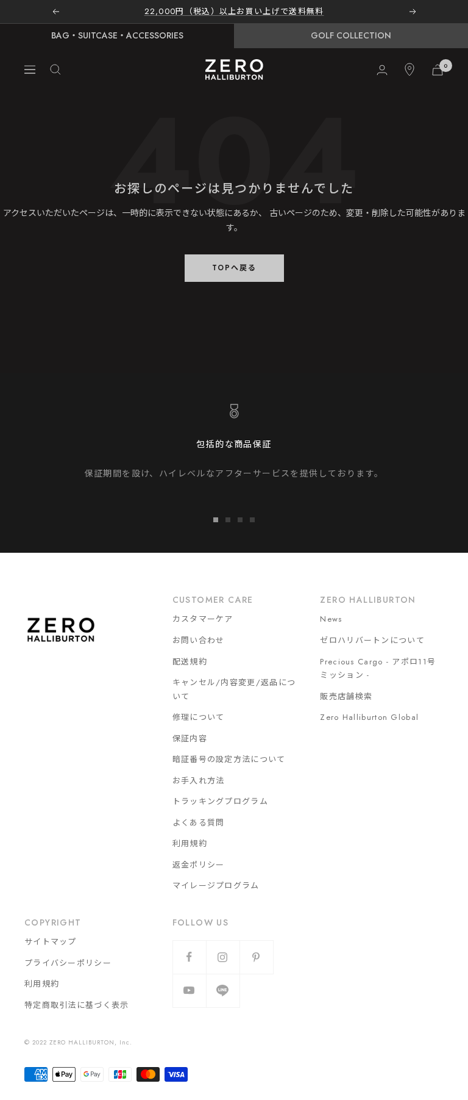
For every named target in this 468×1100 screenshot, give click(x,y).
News (331, 619)
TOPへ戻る (234, 267)
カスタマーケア (202, 619)
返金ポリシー (198, 865)
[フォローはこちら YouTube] (189, 990)
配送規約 (189, 661)
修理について (198, 717)
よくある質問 (198, 823)
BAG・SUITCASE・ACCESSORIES (117, 35)
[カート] (437, 70)
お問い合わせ (198, 640)
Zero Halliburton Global (369, 717)
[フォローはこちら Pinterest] (256, 957)
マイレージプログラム (216, 885)
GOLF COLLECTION (351, 35)
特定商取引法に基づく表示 (76, 1005)
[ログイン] (382, 70)
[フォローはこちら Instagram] (222, 957)
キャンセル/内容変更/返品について (234, 689)
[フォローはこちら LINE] (222, 990)
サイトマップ (50, 941)
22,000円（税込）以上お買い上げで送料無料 (234, 11)
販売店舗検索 (346, 696)
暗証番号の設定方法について (229, 759)
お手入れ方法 (198, 780)
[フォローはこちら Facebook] (189, 957)
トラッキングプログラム (220, 801)
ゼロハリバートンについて (372, 640)
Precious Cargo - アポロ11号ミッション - (378, 668)
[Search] (55, 69)
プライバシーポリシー (68, 963)
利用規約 (189, 843)
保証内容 (189, 738)
